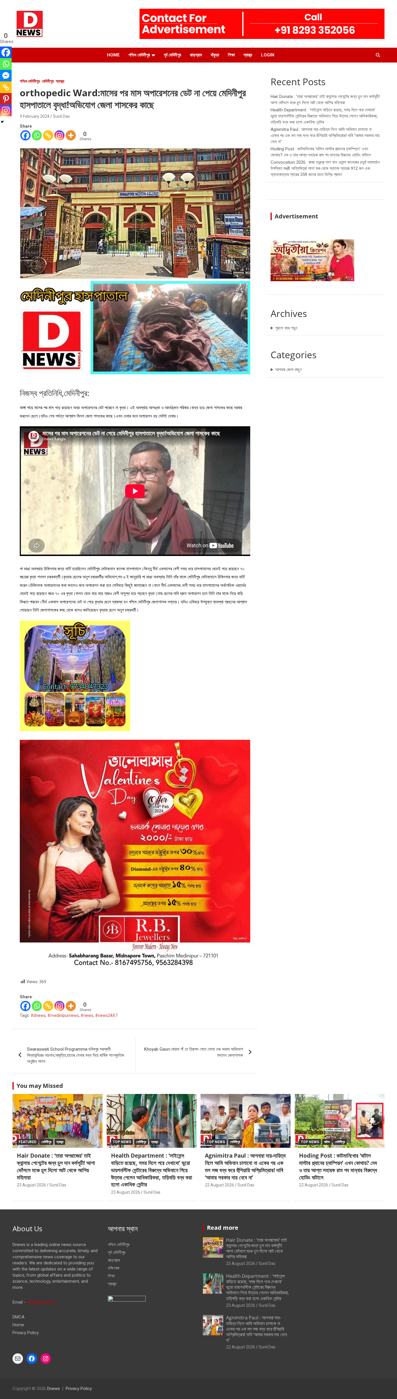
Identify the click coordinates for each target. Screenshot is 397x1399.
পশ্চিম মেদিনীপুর (139, 55)
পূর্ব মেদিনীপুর (172, 55)
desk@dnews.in (41, 1302)
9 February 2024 (34, 116)
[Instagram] (59, 135)
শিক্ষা (231, 55)
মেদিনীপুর (48, 81)
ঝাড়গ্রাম (196, 55)
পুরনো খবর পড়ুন (286, 328)
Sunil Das (61, 116)
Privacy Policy (25, 1332)
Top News (122, 1142)
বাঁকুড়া (215, 55)
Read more (222, 1228)
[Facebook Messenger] (6, 75)
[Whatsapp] (37, 135)
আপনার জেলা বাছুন (288, 369)
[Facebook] (25, 135)
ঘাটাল (327, 1142)
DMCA (18, 1317)
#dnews (38, 1015)
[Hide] (2, 122)
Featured (27, 1142)
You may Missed (40, 1086)
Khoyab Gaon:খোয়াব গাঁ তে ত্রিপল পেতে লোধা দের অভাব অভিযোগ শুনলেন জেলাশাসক (193, 1052)
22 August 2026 (219, 1185)
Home (113, 55)
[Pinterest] (6, 99)
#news (87, 1015)
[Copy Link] (48, 135)
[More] (71, 135)
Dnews (53, 1388)
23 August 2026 (31, 1185)
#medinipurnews (63, 1015)
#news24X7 (106, 1015)
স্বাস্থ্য (248, 55)
